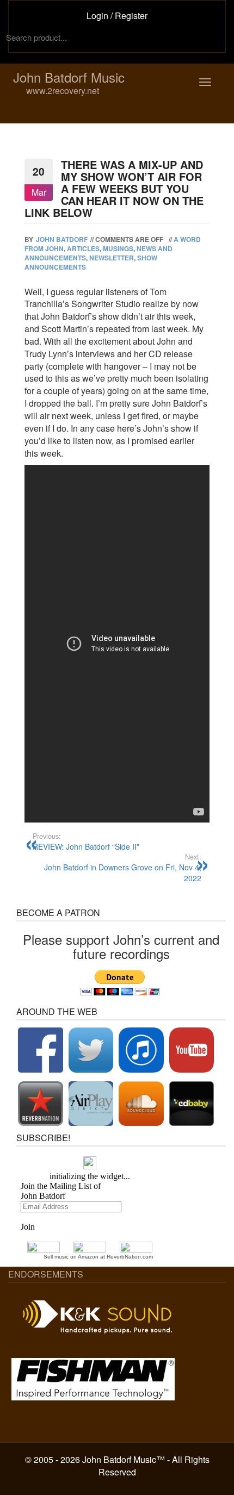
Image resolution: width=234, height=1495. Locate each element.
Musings (118, 248)
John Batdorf (62, 239)
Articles (83, 248)
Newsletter (111, 258)
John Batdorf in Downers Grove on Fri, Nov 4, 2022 (122, 867)
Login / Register (117, 15)
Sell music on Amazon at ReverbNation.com (98, 1257)
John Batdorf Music (69, 77)
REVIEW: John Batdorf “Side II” (86, 841)
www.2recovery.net (44, 90)
